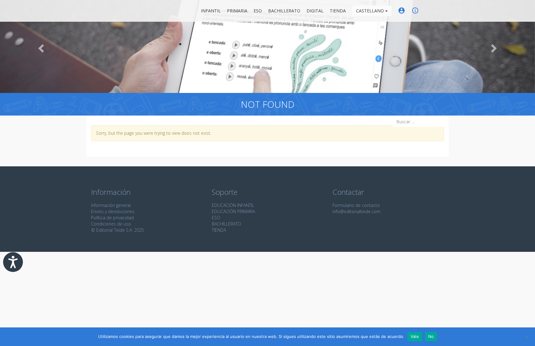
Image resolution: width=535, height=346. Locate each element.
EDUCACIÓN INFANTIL (233, 205)
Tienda (338, 11)
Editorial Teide (97, 10)
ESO (258, 11)
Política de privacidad (112, 218)
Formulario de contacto (356, 205)
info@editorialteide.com (357, 211)
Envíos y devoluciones (112, 211)
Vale (415, 336)
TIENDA (219, 230)
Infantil (211, 11)
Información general (111, 205)
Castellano (370, 11)
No (431, 336)
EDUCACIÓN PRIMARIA (233, 211)
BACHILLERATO (226, 224)
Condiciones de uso (111, 224)
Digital (315, 11)
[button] (40, 46)
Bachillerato (284, 11)
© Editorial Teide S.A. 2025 (117, 230)
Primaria (237, 11)
